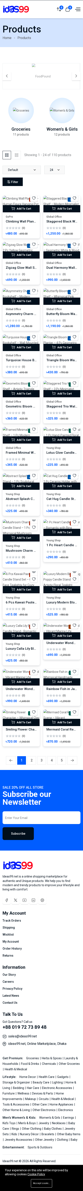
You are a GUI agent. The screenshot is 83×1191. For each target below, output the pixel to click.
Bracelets (48, 1134)
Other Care (39, 1104)
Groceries (20, 129)
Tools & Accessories (16, 1104)
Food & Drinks (30, 1063)
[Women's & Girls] (62, 110)
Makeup (31, 1099)
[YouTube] (24, 900)
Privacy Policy (12, 988)
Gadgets (63, 1077)
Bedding (19, 1088)
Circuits (44, 1099)
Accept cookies (42, 1183)
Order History (12, 948)
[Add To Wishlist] (33, 198)
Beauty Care (41, 1082)
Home (7, 38)
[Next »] (72, 760)
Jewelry (44, 1123)
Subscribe (18, 833)
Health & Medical (16, 1069)
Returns (8, 955)
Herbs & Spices (52, 1058)
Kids (14, 1134)
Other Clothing (32, 1128)
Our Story (9, 974)
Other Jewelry (45, 1139)
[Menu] (77, 9)
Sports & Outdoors (40, 1147)
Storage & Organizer (17, 1082)
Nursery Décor (29, 1134)
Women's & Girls (62, 129)
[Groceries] (21, 110)
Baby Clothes (53, 1128)
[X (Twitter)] (15, 900)
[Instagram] (33, 900)
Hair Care (33, 1088)
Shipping (9, 927)
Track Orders (12, 920)
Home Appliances (62, 1104)
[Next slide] (76, 76)
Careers (8, 981)
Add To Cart (23, 208)
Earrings (69, 1117)
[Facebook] (7, 900)
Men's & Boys (27, 1123)
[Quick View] (33, 519)
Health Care (47, 1077)
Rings (16, 1128)
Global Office (54, 216)
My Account (11, 941)
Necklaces (59, 1123)
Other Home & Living (16, 1110)
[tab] (7, 155)
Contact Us (10, 1002)
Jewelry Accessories (19, 1139)
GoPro (9, 216)
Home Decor (28, 1077)
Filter (14, 182)
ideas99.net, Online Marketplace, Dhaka (37, 1044)
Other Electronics (44, 1110)
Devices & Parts (43, 1093)
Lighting (57, 1082)
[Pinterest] (42, 900)
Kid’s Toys (9, 1123)
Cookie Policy (36, 1174)
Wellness (23, 1093)
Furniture (9, 1093)
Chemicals (49, 1063)
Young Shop (53, 447)
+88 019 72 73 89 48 (25, 1027)
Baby (74, 1139)
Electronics (65, 1110)
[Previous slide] (7, 76)
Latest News (11, 995)
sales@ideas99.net (22, 1036)
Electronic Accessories (57, 1088)
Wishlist (8, 934)
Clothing (63, 1139)
